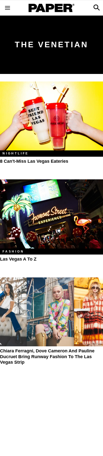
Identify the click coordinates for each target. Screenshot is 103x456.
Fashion (13, 251)
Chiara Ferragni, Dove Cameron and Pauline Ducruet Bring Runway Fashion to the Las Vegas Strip (47, 356)
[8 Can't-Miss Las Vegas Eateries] (51, 116)
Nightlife (15, 153)
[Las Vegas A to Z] (51, 213)
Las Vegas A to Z (18, 259)
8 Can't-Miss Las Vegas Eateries (34, 161)
